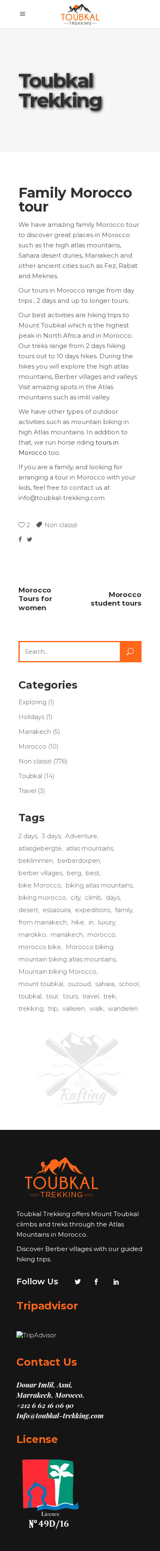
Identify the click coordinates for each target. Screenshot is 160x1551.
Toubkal (30, 776)
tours (70, 996)
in (91, 922)
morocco (101, 934)
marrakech (66, 934)
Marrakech (34, 731)
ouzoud (79, 984)
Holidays (31, 717)
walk (96, 1008)
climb (93, 897)
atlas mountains (89, 848)
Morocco (32, 746)
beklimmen (35, 860)
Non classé (61, 525)
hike (77, 922)
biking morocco (42, 897)
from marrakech (42, 922)
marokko (32, 934)
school (129, 984)
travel (90, 996)
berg (74, 873)
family (123, 910)
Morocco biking (89, 947)
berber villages (40, 873)
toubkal (29, 996)
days (113, 897)
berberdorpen (78, 860)
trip (53, 1008)
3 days (51, 836)
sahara (104, 984)
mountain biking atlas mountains (67, 959)
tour (52, 996)
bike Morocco (39, 885)
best (92, 873)
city (75, 897)
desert (28, 910)
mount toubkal (40, 984)
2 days (27, 836)
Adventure (81, 836)
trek (109, 996)
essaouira (57, 910)
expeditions (92, 910)
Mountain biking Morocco (57, 971)
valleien (73, 1008)
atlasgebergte (40, 848)
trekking (30, 1008)
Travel (27, 791)
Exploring (32, 702)
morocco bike (39, 947)
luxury (106, 922)
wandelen (123, 1008)
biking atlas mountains (99, 885)
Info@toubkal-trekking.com (60, 1415)
